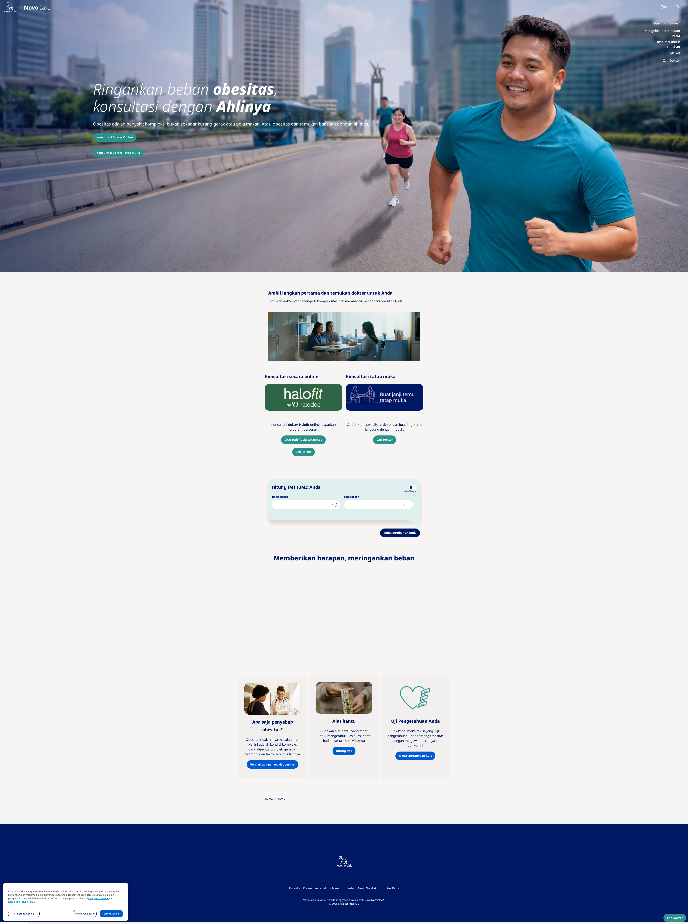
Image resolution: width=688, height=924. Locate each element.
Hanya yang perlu (85, 913)
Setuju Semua (111, 913)
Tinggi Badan (280, 497)
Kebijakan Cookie (98, 898)
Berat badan (351, 497)
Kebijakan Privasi (18, 902)
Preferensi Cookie (24, 913)
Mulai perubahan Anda (400, 533)
